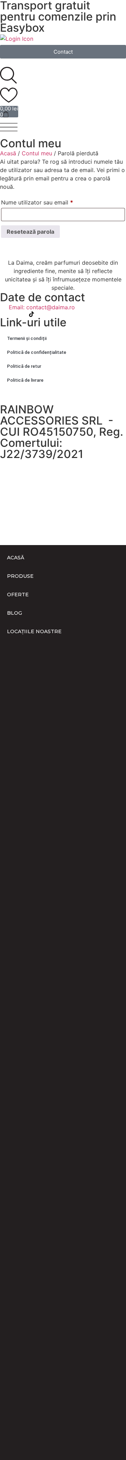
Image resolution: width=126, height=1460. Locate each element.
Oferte (18, 594)
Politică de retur (24, 366)
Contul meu (37, 153)
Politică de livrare (25, 380)
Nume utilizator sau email (51, 201)
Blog (14, 613)
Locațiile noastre (34, 631)
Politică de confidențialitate (36, 352)
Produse (20, 576)
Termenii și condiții (27, 338)
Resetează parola (30, 231)
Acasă (8, 153)
